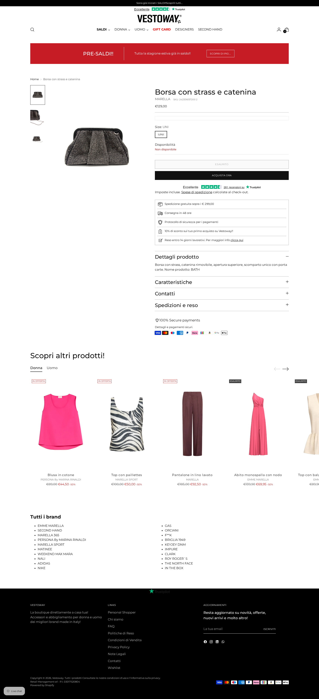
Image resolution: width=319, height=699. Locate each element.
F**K (168, 535)
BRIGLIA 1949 (175, 540)
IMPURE (171, 549)
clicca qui (237, 240)
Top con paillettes (126, 475)
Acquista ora (222, 175)
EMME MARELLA (51, 526)
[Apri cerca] (32, 29)
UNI (161, 134)
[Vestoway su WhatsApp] (223, 642)
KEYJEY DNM (175, 544)
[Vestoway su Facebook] (205, 642)
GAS (168, 526)
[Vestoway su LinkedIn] (217, 642)
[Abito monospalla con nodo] (258, 424)
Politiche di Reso (121, 633)
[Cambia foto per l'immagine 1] (37, 95)
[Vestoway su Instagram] (211, 642)
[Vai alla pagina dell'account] (279, 29)
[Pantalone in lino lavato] (192, 424)
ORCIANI (172, 530)
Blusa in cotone (61, 475)
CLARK (170, 554)
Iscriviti (269, 629)
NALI (41, 558)
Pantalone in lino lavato (192, 475)
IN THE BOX (174, 568)
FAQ (111, 626)
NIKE (41, 568)
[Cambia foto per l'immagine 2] (37, 117)
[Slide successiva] (285, 369)
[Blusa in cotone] (60, 424)
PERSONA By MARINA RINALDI (62, 540)
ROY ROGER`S (176, 558)
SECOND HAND (50, 530)
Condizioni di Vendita (125, 640)
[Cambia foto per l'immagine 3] (37, 139)
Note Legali (117, 654)
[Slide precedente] (277, 369)
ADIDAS (44, 563)
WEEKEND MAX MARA (55, 554)
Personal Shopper (122, 612)
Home (34, 79)
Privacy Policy (119, 647)
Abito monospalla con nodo (258, 475)
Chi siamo (115, 619)
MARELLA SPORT (51, 544)
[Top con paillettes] (126, 424)
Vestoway (58, 677)
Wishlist (114, 668)
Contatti (114, 661)
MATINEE (45, 549)
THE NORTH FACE (179, 563)
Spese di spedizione (196, 192)
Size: (162, 127)
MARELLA (162, 99)
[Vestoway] (159, 19)
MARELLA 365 (48, 535)
